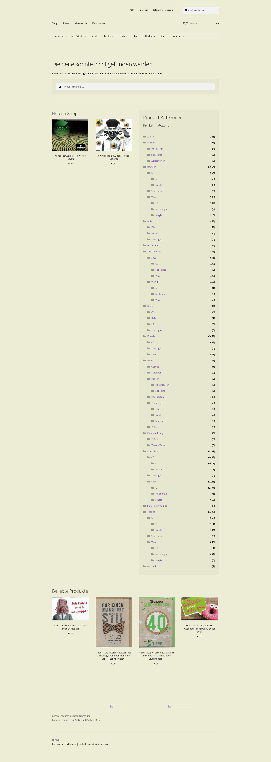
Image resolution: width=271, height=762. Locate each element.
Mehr (150, 360)
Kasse (66, 23)
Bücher (151, 142)
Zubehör (155, 427)
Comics (155, 366)
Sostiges (160, 293)
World (154, 281)
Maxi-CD (159, 469)
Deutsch (108, 36)
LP (156, 203)
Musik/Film (157, 148)
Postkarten (157, 396)
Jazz (153, 257)
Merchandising (155, 433)
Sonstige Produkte (157, 505)
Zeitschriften (158, 160)
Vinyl (154, 197)
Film (153, 227)
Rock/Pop (59, 36)
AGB (132, 9)
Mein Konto (98, 23)
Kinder (163, 36)
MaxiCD (159, 185)
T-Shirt (155, 439)
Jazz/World (77, 36)
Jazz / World (154, 251)
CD (152, 172)
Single (158, 215)
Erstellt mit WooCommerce (94, 744)
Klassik (94, 36)
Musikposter (162, 384)
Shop (55, 23)
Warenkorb (81, 23)
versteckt (152, 566)
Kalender (156, 372)
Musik (154, 233)
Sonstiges (156, 154)
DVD (136, 36)
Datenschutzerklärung (163, 9)
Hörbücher (151, 36)
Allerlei (177, 36)
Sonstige (160, 390)
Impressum (143, 9)
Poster (155, 378)
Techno (124, 36)
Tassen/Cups (158, 445)
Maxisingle (161, 209)
